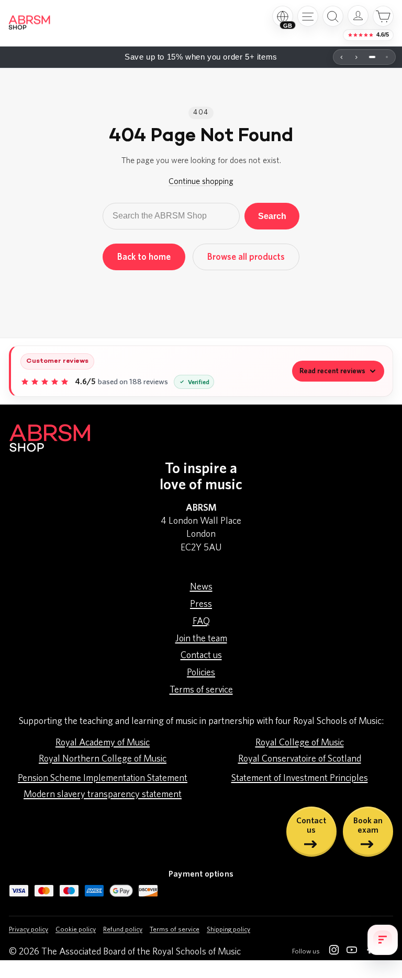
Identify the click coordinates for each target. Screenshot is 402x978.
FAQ (201, 621)
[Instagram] (334, 952)
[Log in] (358, 15)
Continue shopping (201, 181)
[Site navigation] (307, 16)
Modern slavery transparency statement (103, 794)
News (201, 587)
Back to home (144, 256)
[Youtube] (352, 952)
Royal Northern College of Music (102, 759)
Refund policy (122, 929)
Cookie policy (75, 929)
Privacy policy (28, 929)
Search (272, 216)
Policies (201, 672)
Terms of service (201, 690)
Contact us (201, 655)
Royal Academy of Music (102, 742)
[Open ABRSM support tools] (382, 940)
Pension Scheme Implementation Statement (102, 778)
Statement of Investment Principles (299, 778)
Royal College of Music (299, 742)
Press (201, 604)
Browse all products (246, 256)
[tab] (372, 57)
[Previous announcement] (342, 57)
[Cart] (383, 16)
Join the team (201, 638)
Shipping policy (228, 929)
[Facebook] (369, 952)
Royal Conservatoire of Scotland (299, 759)
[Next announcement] (356, 57)
